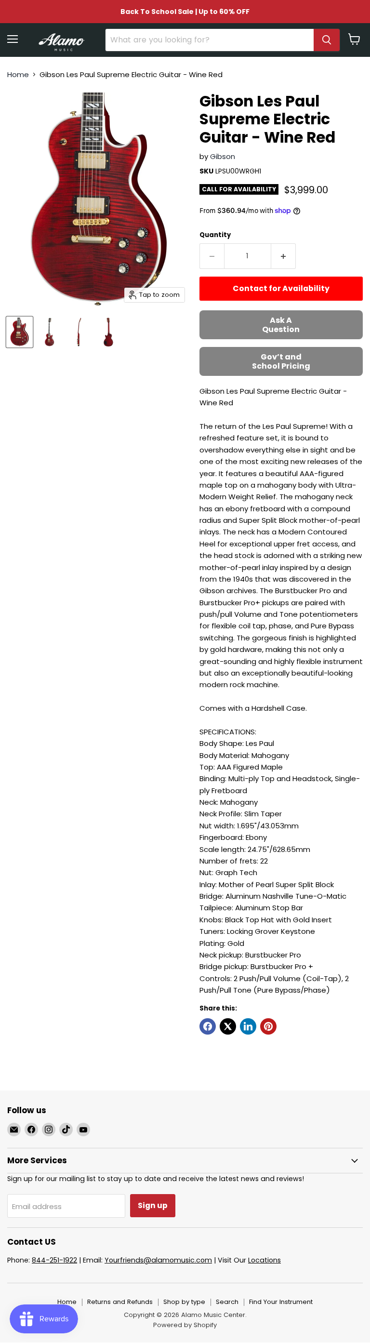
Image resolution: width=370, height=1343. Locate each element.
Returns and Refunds (120, 1301)
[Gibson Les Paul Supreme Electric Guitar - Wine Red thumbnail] (19, 332)
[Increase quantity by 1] (283, 255)
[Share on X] (228, 1026)
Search (227, 1301)
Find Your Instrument (281, 1301)
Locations (264, 1260)
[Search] (327, 40)
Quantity (215, 235)
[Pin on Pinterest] (268, 1026)
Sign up (153, 1205)
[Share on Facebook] (207, 1026)
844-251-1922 (54, 1260)
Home (18, 74)
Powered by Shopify (185, 1325)
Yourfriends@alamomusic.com (158, 1260)
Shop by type (184, 1301)
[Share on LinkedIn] (248, 1026)
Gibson (222, 156)
